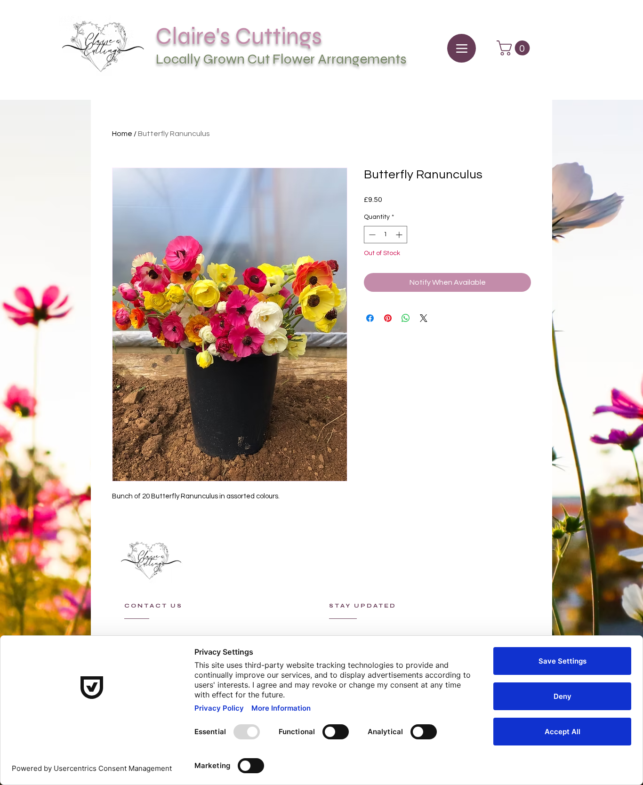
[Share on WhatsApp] (405, 318)
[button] (515, 48)
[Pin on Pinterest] (388, 318)
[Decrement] (371, 234)
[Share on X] (423, 318)
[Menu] (461, 48)
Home (122, 133)
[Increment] (400, 234)
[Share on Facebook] (370, 318)
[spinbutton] (385, 234)
